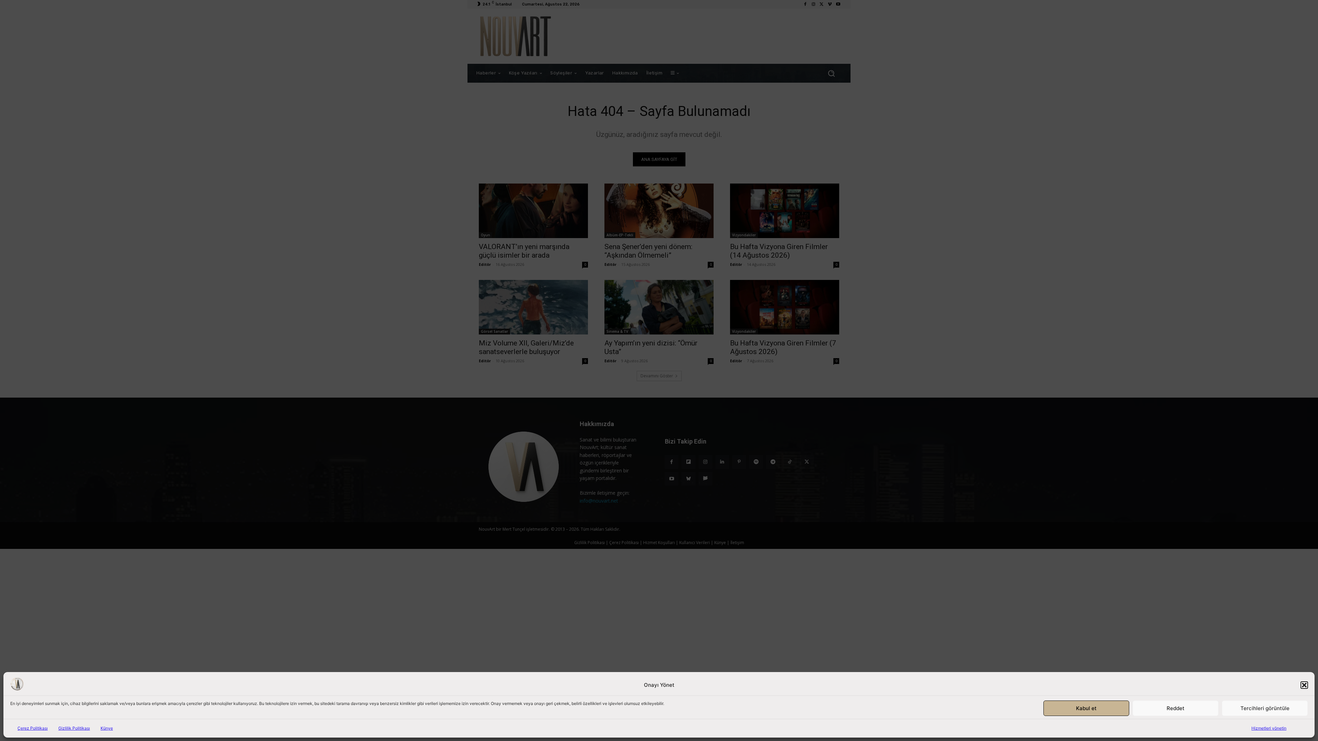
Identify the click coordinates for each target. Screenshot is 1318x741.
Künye (107, 728)
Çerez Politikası (33, 728)
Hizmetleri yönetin (1268, 728)
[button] (1304, 685)
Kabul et (1086, 708)
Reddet (1175, 708)
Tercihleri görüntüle (1265, 708)
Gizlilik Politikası (74, 728)
